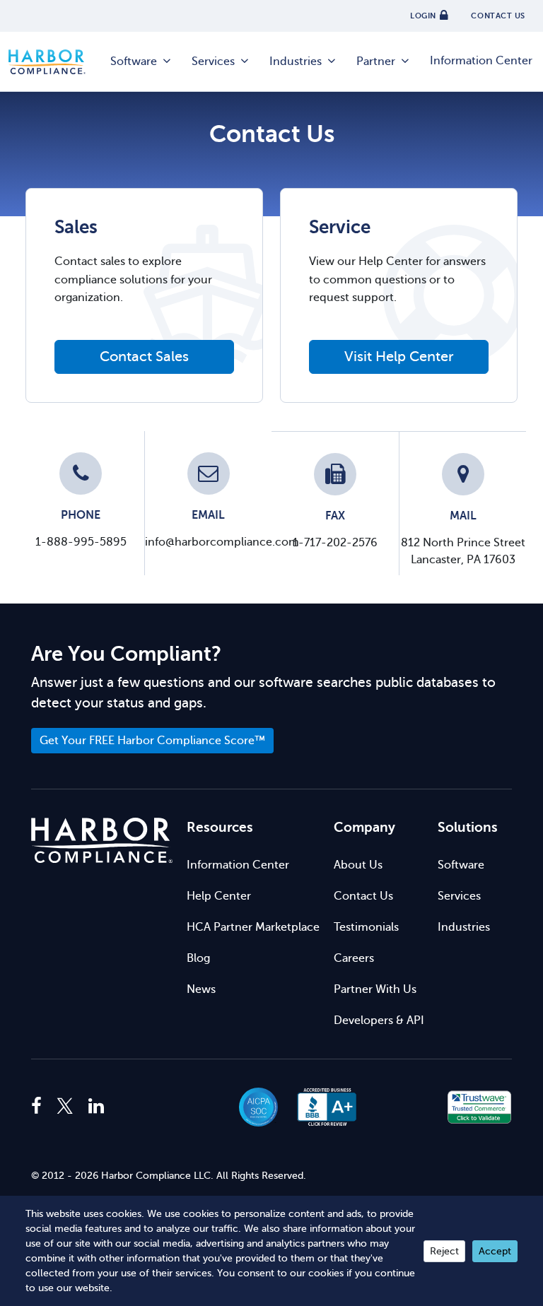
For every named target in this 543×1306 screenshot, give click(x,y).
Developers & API (379, 1020)
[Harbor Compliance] (102, 841)
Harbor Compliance (54, 61)
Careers (354, 958)
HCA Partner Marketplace (253, 927)
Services (213, 61)
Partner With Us (375, 989)
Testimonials (366, 927)
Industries (295, 61)
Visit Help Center (399, 356)
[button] (403, 1107)
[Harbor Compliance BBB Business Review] (320, 1107)
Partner (375, 61)
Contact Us (363, 896)
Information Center (481, 60)
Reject (444, 1251)
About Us (358, 865)
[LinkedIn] (96, 1106)
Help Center (219, 896)
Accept (495, 1251)
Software (133, 61)
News (201, 989)
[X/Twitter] (65, 1106)
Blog (198, 958)
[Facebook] (40, 1106)
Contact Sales (144, 356)
